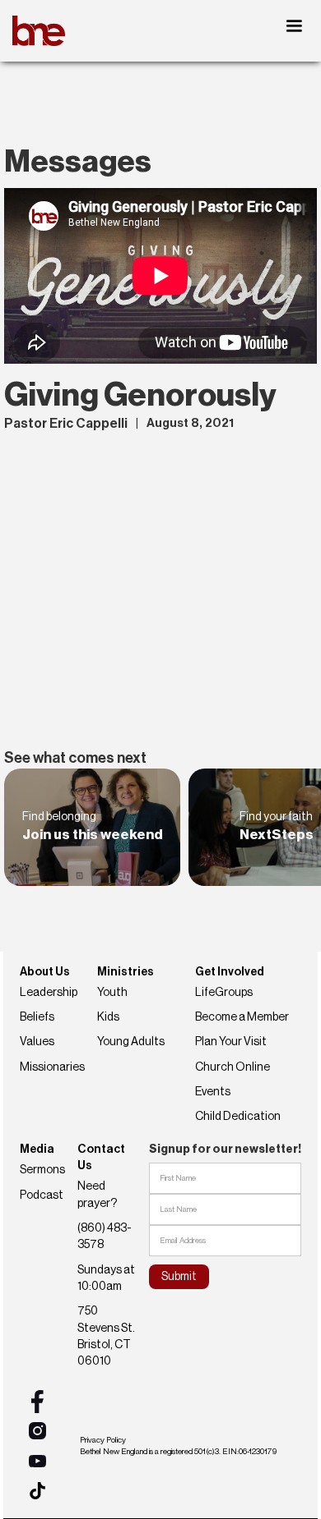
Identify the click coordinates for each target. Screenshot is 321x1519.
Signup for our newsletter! (225, 1149)
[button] (294, 26)
